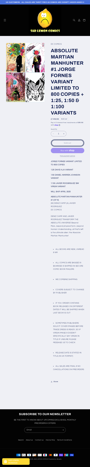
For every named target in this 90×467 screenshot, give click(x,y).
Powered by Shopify (55, 459)
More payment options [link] (67, 156)
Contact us (39, 440)
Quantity (54, 129)
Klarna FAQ (50, 440)
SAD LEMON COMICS (41, 459)
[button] (4, 20)
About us (29, 440)
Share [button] (55, 381)
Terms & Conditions (64, 440)
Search (21, 440)
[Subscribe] (63, 430)
